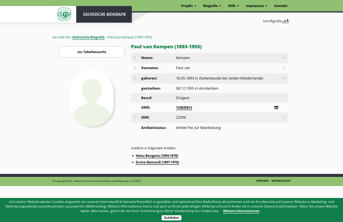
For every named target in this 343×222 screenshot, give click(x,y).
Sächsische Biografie (88, 37)
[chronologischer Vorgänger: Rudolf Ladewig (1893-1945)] (135, 78)
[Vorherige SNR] (135, 117)
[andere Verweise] (276, 107)
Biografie (210, 6)
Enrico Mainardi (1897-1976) (157, 162)
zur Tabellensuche (91, 52)
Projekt (187, 6)
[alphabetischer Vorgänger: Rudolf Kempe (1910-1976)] (135, 58)
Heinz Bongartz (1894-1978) (157, 155)
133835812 (184, 107)
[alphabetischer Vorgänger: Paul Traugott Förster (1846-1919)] (135, 68)
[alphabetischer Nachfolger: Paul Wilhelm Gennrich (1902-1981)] (284, 68)
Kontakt (280, 6)
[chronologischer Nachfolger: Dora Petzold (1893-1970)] (284, 78)
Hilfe (231, 6)
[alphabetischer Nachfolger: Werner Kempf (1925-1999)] (284, 58)
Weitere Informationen (241, 211)
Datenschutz (281, 180)
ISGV (64, 14)
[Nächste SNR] (284, 117)
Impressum (255, 6)
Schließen (171, 217)
